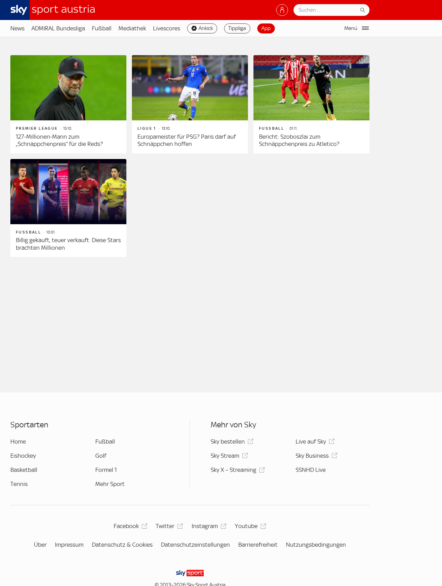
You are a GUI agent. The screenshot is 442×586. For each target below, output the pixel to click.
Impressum (69, 544)
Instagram (205, 526)
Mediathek (132, 28)
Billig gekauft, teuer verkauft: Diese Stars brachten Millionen (68, 244)
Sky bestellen (228, 441)
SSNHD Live (311, 469)
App (266, 28)
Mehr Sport (110, 483)
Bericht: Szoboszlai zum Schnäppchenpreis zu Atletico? (299, 140)
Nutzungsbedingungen (316, 544)
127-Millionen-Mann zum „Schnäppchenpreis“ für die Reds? (59, 140)
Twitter (165, 526)
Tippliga (237, 28)
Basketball (23, 469)
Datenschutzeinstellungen (195, 544)
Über (40, 544)
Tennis (19, 483)
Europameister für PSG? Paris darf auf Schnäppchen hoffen (186, 140)
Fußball (102, 28)
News (17, 28)
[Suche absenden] (362, 10)
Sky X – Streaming (233, 469)
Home (18, 441)
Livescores (166, 28)
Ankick (206, 28)
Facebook (126, 526)
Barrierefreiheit (258, 544)
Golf (100, 455)
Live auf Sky (311, 441)
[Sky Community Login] (282, 10)
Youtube (246, 526)
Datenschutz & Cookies (122, 544)
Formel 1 (106, 469)
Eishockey (23, 455)
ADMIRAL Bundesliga (58, 28)
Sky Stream (225, 455)
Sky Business (312, 455)
